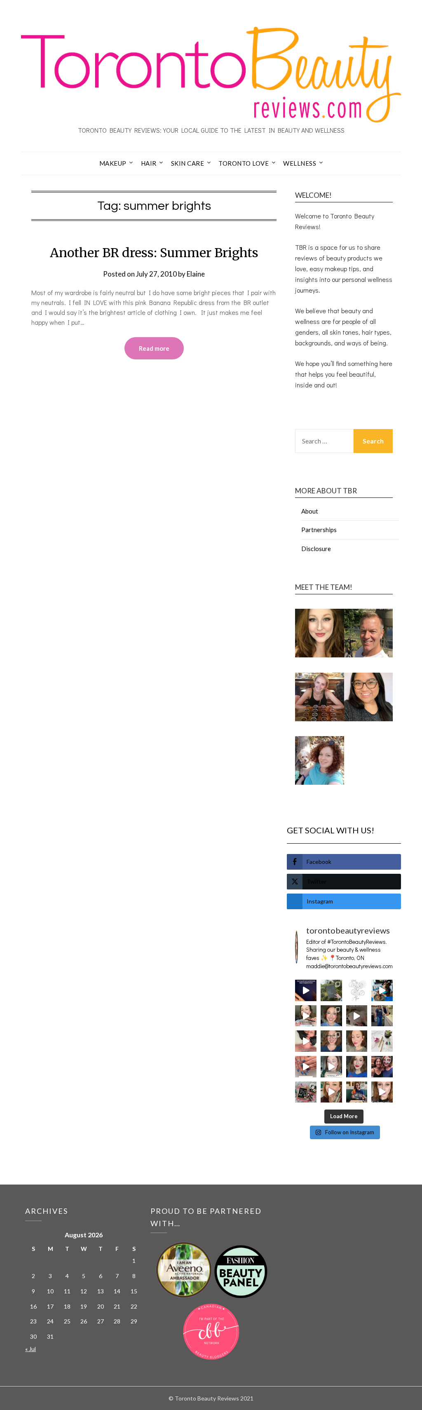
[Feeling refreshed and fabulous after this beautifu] (305, 1066)
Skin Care (187, 163)
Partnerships (319, 529)
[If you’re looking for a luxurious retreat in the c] (357, 1016)
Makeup (113, 163)
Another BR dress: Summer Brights (154, 252)
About (309, 511)
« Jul (30, 1348)
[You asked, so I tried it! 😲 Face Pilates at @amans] (305, 1041)
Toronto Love (243, 163)
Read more (154, 348)
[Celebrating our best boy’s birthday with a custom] (382, 990)
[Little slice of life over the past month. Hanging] (357, 1092)
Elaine (196, 274)
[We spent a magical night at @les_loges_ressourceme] (305, 990)
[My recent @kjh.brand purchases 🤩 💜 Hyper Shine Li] (382, 1041)
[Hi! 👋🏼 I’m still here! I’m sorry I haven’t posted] (357, 1066)
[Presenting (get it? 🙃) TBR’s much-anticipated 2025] (305, 1092)
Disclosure (316, 548)
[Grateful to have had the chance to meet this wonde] (382, 1016)
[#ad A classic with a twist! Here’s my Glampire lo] (382, 1092)
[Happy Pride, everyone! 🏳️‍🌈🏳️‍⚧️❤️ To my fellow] (331, 1016)
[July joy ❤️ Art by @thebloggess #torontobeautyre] (357, 990)
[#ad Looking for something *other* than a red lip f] (331, 1092)
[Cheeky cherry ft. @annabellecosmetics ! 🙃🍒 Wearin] (357, 1041)
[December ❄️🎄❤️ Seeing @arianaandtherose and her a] (382, 1066)
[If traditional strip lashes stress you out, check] (305, 1016)
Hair (149, 163)
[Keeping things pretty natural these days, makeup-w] (331, 1041)
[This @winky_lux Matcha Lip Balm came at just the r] (331, 1066)
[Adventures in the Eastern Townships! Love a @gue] (331, 990)
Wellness (299, 163)
